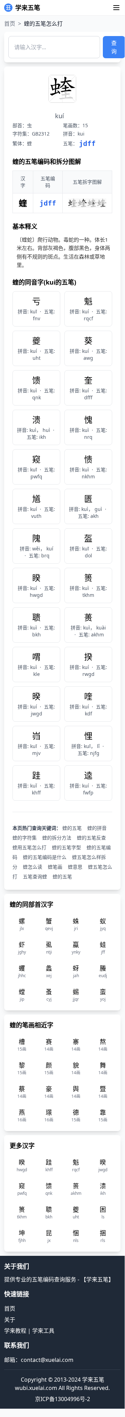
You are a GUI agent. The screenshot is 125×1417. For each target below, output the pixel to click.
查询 (114, 47)
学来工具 (43, 1331)
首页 (9, 23)
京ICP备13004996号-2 (62, 1399)
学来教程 (15, 1331)
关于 (9, 1319)
